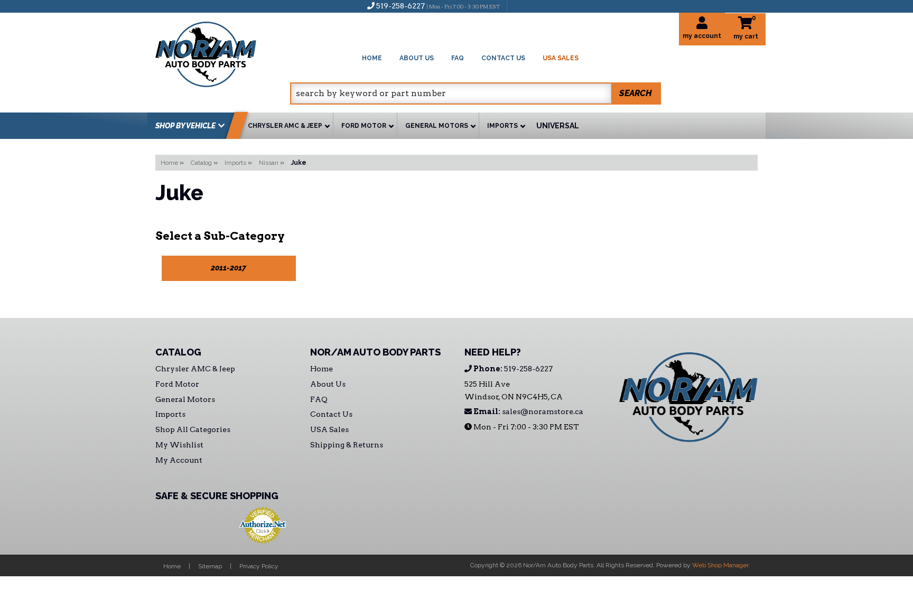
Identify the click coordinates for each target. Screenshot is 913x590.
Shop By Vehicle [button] (185, 125)
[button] (475, 93)
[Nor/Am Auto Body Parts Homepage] (222, 52)
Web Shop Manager (720, 565)
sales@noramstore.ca (527, 411)
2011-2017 (228, 268)
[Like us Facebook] (520, 6)
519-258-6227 (512, 368)
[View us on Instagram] (538, 6)
